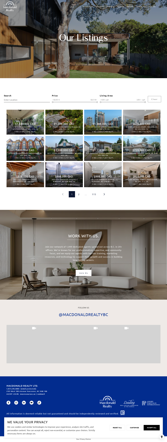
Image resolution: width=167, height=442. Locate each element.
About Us (141, 6)
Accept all (151, 427)
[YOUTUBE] (32, 403)
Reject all (117, 427)
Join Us (152, 6)
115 (94, 194)
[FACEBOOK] (8, 403)
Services (100, 6)
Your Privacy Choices (83, 439)
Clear (154, 99)
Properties (87, 6)
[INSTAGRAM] (16, 403)
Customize (134, 427)
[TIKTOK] (39, 403)
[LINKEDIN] (24, 403)
